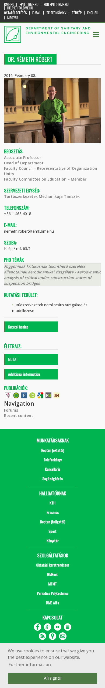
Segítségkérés (52, 478)
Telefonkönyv (56, 13)
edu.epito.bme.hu (56, 4)
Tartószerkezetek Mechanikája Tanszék (42, 196)
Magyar (12, 17)
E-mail (36, 13)
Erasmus (53, 512)
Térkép (77, 13)
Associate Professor (22, 157)
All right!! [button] (52, 678)
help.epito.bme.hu (20, 8)
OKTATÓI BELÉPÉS (15, 13)
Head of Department (24, 162)
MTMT (52, 584)
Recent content (18, 415)
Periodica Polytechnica (52, 593)
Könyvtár (53, 540)
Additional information (24, 374)
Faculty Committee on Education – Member (45, 179)
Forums (11, 410)
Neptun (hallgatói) (52, 521)
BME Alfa (52, 602)
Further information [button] (30, 664)
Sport (52, 531)
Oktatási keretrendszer (52, 565)
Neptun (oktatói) (52, 450)
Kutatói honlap (18, 327)
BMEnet (52, 574)
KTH (52, 503)
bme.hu (9, 4)
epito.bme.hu (29, 4)
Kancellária (52, 469)
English (92, 13)
